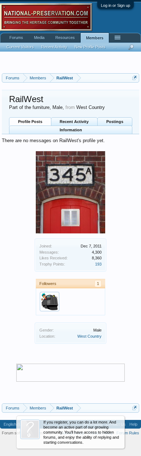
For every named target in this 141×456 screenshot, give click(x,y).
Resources (65, 37)
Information (71, 130)
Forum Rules (127, 433)
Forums (16, 37)
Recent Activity (74, 121)
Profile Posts (30, 121)
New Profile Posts (90, 47)
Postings (114, 121)
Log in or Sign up (115, 5)
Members (94, 38)
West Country (89, 336)
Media (39, 37)
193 (98, 264)
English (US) (15, 424)
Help (133, 424)
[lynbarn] (49, 301)
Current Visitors (20, 47)
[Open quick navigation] (134, 77)
